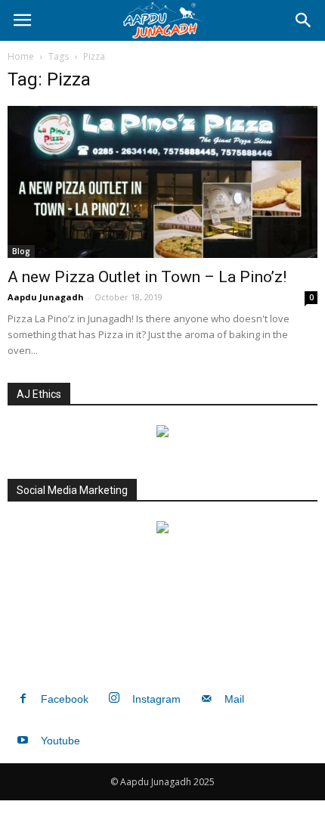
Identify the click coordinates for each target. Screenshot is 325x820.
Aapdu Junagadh (46, 297)
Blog (21, 251)
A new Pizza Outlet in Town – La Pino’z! (147, 277)
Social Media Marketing (72, 490)
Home (21, 56)
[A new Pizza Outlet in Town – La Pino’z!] (162, 182)
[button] (304, 20)
